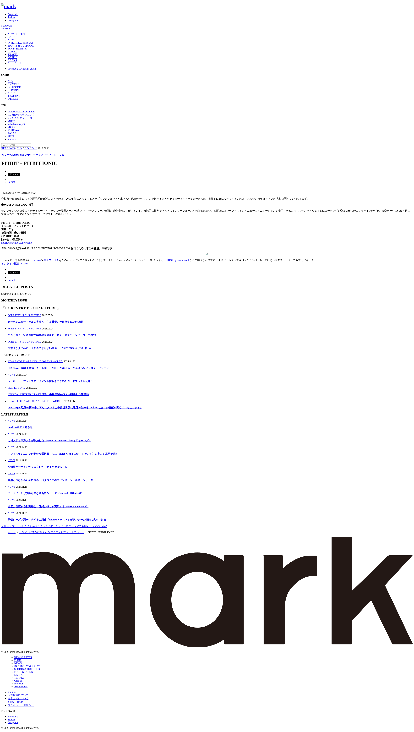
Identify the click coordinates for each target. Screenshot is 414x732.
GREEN (12, 57)
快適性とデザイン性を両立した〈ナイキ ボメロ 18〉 (38, 466)
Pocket (11, 181)
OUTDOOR (14, 87)
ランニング (30, 148)
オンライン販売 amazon (14, 263)
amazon (37, 260)
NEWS (11, 39)
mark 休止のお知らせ (20, 427)
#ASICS (12, 132)
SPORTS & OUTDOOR (21, 45)
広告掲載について (18, 695)
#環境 (11, 136)
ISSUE (11, 37)
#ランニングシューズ (20, 118)
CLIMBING (14, 90)
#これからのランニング (21, 114)
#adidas (12, 139)
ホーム (12, 532)
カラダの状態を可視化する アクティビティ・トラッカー (34, 155)
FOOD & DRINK (17, 48)
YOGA (12, 93)
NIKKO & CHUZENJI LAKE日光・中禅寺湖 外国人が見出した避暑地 (48, 394)
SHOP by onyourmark (178, 260)
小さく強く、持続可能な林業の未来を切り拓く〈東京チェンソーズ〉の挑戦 (52, 335)
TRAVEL (13, 54)
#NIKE (11, 121)
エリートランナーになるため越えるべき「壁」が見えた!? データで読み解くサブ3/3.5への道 (54, 526)
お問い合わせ (15, 701)
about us (12, 692)
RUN (10, 81)
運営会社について (18, 698)
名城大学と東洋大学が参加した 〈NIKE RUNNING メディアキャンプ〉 (49, 440)
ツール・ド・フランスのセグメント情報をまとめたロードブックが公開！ (50, 381)
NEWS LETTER (17, 34)
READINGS (8, 148)
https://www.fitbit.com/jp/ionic (16, 242)
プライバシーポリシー (21, 705)
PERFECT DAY (16, 387)
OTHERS (13, 98)
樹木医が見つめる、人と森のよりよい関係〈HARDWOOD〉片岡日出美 (49, 348)
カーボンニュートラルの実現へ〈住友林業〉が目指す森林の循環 (45, 321)
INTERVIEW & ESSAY (21, 42)
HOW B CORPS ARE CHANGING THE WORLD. (35, 361)
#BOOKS (13, 127)
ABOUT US (14, 63)
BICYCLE (13, 84)
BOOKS (12, 60)
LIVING (12, 51)
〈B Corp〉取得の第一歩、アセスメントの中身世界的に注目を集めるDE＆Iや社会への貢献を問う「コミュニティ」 (75, 407)
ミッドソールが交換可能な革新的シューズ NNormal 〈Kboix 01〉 (46, 493)
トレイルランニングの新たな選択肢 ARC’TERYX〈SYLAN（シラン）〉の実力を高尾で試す (63, 453)
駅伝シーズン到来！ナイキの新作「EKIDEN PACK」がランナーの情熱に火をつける (57, 519)
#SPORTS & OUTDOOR (21, 111)
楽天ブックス (51, 260)
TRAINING (14, 95)
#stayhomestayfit (16, 124)
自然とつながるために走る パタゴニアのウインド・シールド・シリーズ (50, 480)
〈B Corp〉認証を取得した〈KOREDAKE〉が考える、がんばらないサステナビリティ (58, 368)
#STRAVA (13, 130)
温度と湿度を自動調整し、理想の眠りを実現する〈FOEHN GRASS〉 (48, 506)
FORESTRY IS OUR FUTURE (24, 315)
